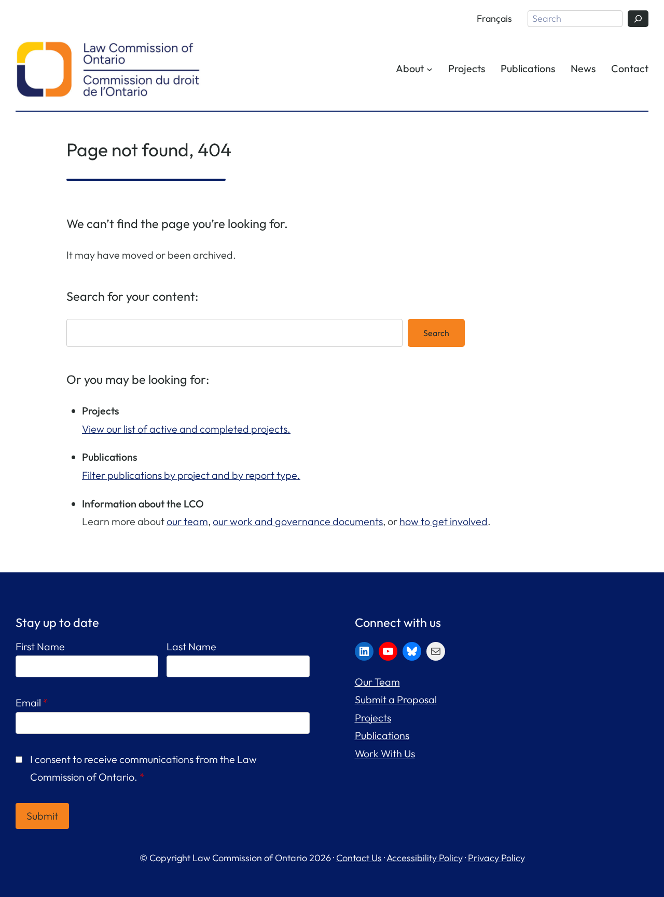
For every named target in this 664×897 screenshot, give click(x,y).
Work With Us (385, 753)
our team (187, 521)
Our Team (377, 681)
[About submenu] (429, 69)
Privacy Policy (496, 858)
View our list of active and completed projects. (186, 428)
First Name (40, 646)
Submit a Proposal (396, 699)
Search (436, 333)
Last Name (191, 646)
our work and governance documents (298, 521)
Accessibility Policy (424, 858)
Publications (382, 735)
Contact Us (359, 858)
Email (32, 702)
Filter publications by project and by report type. (191, 474)
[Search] (638, 18)
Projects (373, 717)
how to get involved (443, 521)
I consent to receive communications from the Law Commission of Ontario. (143, 768)
